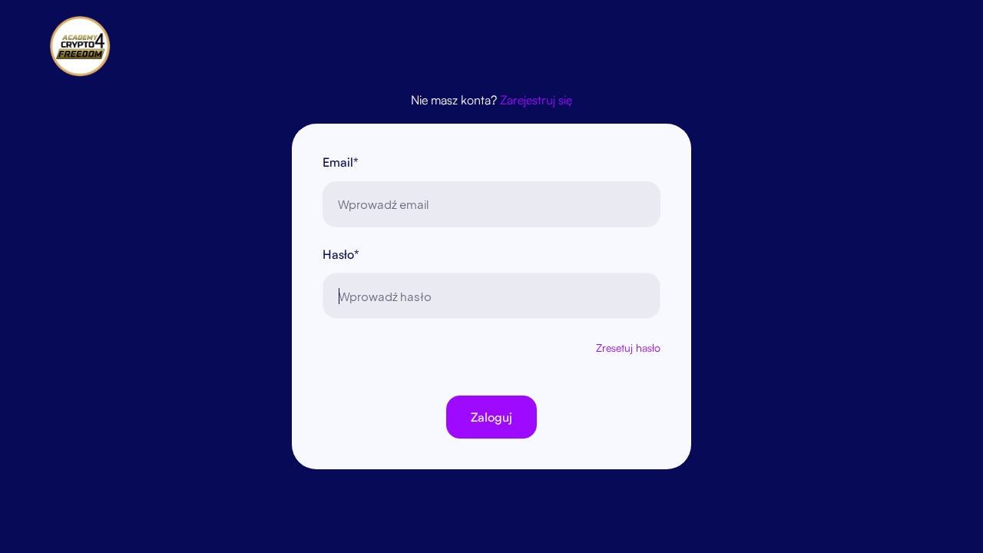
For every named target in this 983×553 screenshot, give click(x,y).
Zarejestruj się (536, 100)
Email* (341, 162)
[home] (87, 46)
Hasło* (341, 254)
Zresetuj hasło (628, 347)
